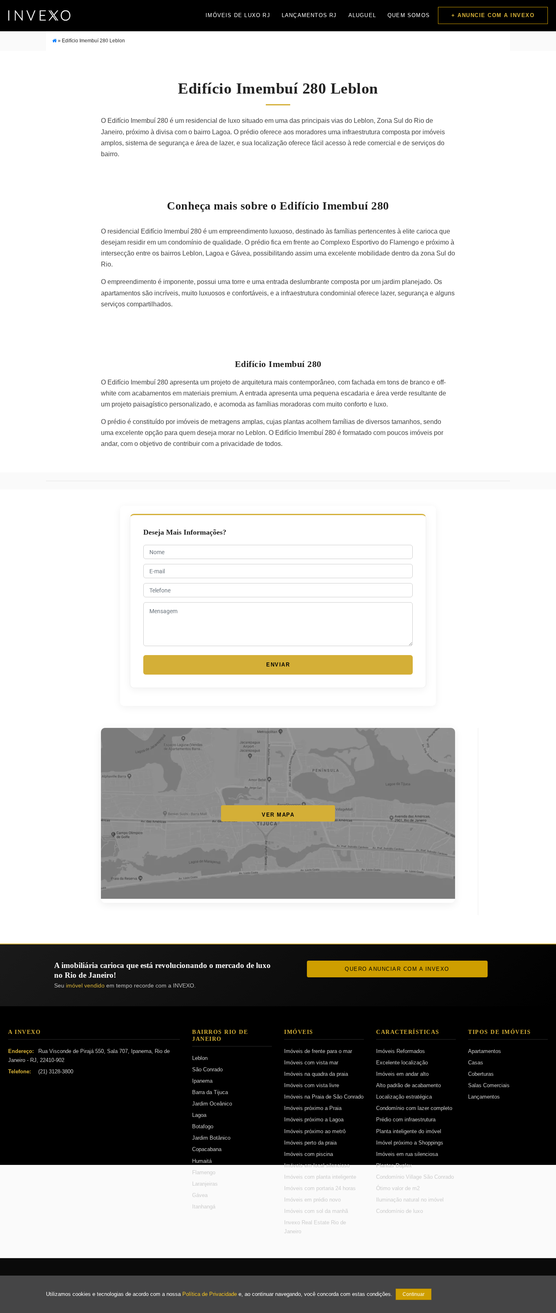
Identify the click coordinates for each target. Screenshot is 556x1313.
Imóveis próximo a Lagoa (314, 1119)
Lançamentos (484, 1097)
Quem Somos (408, 15)
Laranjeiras (205, 1184)
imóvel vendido (85, 985)
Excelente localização (402, 1063)
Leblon (200, 1058)
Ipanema (202, 1081)
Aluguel (362, 15)
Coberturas (481, 1074)
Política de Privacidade (209, 1294)
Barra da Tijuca (210, 1092)
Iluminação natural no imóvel (410, 1200)
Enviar (278, 665)
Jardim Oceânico (212, 1104)
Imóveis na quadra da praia (316, 1074)
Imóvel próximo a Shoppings (409, 1143)
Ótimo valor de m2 (398, 1188)
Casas (475, 1063)
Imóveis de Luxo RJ (238, 15)
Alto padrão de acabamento (408, 1085)
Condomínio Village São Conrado (415, 1177)
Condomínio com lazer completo (414, 1108)
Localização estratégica (404, 1097)
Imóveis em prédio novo (312, 1200)
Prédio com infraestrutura (406, 1119)
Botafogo (202, 1126)
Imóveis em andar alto (402, 1074)
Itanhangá (203, 1207)
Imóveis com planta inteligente (320, 1177)
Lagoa (199, 1115)
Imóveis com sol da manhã (316, 1211)
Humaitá (202, 1161)
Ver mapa (278, 815)
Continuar (414, 1294)
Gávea (200, 1195)
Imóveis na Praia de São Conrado (323, 1097)
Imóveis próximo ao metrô (315, 1131)
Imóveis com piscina (308, 1154)
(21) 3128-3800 (55, 1071)
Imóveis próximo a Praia (312, 1108)
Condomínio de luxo (399, 1211)
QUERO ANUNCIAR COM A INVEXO (397, 969)
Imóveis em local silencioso (317, 1165)
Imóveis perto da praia (310, 1143)
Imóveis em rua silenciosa (407, 1154)
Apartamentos (484, 1051)
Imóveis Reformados (400, 1051)
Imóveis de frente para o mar (318, 1051)
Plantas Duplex (394, 1165)
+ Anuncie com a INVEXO (492, 15)
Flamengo (203, 1172)
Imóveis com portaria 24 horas (320, 1188)
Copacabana (206, 1149)
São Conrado (207, 1069)
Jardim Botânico (211, 1138)
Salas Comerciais (489, 1085)
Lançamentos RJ (309, 15)
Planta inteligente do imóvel (408, 1131)
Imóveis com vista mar (311, 1063)
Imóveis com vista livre (311, 1085)
